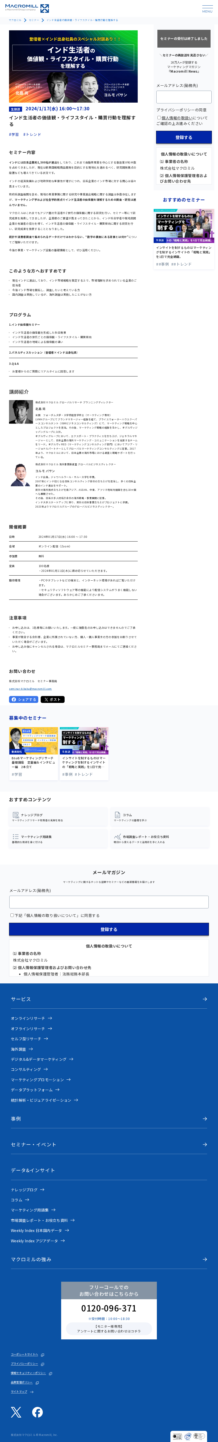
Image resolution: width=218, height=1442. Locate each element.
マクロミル (15, 20)
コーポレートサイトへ (24, 1354)
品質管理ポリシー (22, 1382)
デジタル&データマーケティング (38, 1059)
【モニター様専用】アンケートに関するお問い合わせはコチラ (109, 1328)
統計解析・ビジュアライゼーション (41, 1100)
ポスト (55, 699)
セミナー (34, 20)
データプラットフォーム (32, 1089)
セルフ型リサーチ (26, 1038)
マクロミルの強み (31, 1259)
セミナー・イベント (34, 1144)
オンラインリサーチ (28, 1018)
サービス (21, 999)
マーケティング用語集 (30, 1210)
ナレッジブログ (24, 1189)
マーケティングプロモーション (37, 1079)
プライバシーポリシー (24, 1363)
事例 (16, 1118)
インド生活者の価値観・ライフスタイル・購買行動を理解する (82, 20)
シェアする (27, 699)
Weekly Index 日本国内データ (36, 1230)
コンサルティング (26, 1069)
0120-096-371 (109, 1308)
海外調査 (18, 1049)
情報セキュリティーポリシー (28, 1373)
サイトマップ (19, 1391)
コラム (16, 1199)
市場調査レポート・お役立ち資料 (39, 1220)
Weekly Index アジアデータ (34, 1240)
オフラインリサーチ (28, 1028)
